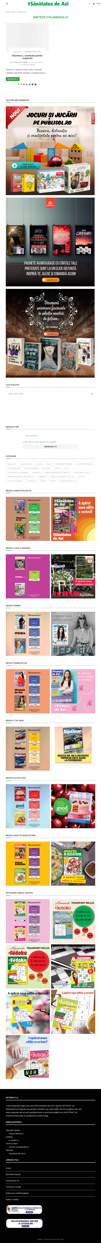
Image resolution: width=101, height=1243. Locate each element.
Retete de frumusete (84, 464)
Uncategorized (26, 464)
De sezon (39, 464)
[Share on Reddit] (29, 84)
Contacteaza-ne (12, 1180)
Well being (46, 468)
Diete (66, 468)
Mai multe (12, 79)
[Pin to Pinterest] (24, 84)
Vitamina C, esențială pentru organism (27, 56)
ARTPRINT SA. (71, 1112)
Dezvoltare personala (64, 464)
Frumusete (42, 477)
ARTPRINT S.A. (68, 1105)
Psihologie (37, 472)
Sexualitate (11, 464)
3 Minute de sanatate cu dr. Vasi (62, 477)
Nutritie (53, 481)
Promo (43, 481)
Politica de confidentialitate (17, 1193)
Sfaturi (57, 468)
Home (8, 12)
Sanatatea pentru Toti (68, 481)
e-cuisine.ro (14, 1140)
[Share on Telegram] (32, 84)
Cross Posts (31, 481)
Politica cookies (12, 1199)
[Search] (89, 4)
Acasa (8, 1168)
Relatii (49, 464)
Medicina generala (31, 468)
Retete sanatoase (13, 468)
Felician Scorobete (21, 62)
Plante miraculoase (81, 472)
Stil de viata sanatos (15, 481)
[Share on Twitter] (21, 84)
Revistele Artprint (13, 1174)
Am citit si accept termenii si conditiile (40, 442)
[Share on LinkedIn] (26, 84)
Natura (81, 477)
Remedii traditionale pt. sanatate (57, 472)
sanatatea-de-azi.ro (17, 1153)
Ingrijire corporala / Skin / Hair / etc (20, 477)
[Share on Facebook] (18, 84)
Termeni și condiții (13, 1187)
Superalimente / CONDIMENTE (17, 472)
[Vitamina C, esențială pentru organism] (27, 37)
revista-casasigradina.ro (19, 1147)
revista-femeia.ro (16, 1133)
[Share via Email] (35, 84)
